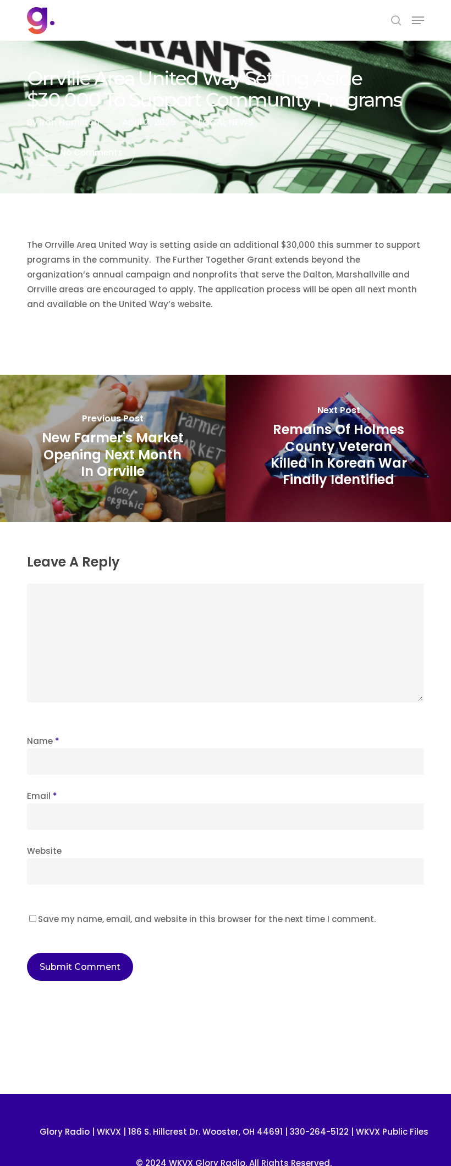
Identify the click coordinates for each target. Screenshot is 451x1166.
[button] (418, 20)
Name (43, 741)
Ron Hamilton (70, 122)
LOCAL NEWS (226, 122)
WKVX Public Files (392, 1131)
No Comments (90, 153)
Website (44, 851)
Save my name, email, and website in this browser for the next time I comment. (207, 919)
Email (42, 796)
